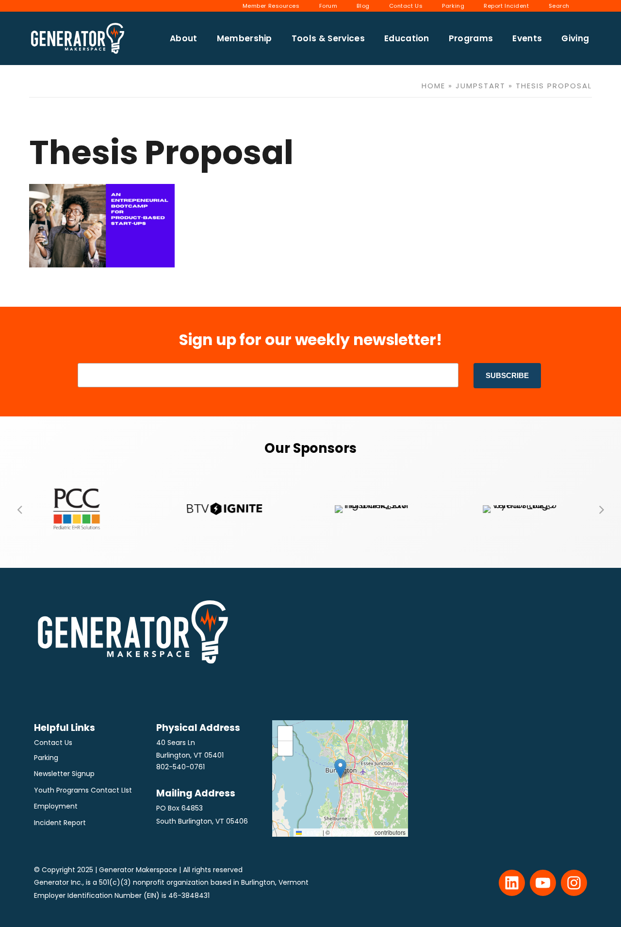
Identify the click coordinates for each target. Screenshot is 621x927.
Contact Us (53, 742)
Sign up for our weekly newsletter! (310, 339)
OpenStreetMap (352, 832)
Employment (56, 806)
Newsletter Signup (64, 773)
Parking (46, 757)
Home (433, 86)
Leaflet (311, 832)
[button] (19, 509)
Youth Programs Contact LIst (83, 790)
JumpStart (481, 86)
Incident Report (60, 823)
